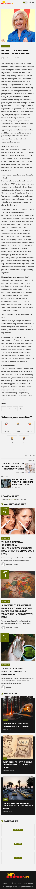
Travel (18, 858)
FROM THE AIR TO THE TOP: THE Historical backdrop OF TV (23, 482)
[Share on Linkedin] (21, 408)
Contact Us (28, 883)
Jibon (7, 58)
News (5, 720)
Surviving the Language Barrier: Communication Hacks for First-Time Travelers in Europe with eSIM (17, 611)
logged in (12, 499)
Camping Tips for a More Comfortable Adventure (16, 725)
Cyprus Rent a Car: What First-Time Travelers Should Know (18, 805)
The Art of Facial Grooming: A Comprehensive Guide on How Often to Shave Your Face (17, 548)
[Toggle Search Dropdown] (30, 2)
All (5, 758)
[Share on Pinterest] (15, 408)
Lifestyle (5, 46)
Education (18, 830)
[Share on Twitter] (9, 408)
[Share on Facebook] (3, 408)
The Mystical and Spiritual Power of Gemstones (13, 671)
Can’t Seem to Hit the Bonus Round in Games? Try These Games (17, 764)
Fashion (18, 844)
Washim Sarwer (12, 564)
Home (5, 883)
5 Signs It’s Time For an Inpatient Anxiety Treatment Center (13, 466)
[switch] (25, 2)
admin (9, 687)
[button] (6, 427)
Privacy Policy (15, 883)
